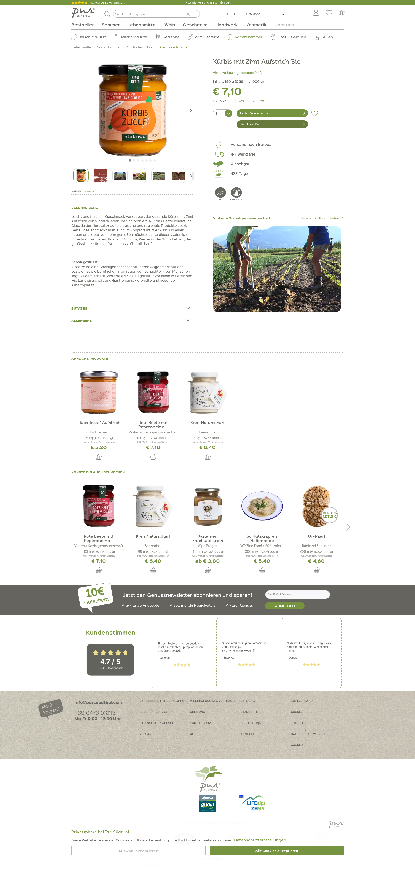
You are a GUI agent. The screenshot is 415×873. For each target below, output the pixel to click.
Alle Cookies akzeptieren (276, 850)
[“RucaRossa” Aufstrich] (98, 392)
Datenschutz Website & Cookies (310, 739)
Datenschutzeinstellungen (260, 840)
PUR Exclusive (201, 723)
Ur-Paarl (316, 536)
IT (234, 14)
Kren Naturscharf (207, 423)
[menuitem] (316, 13)
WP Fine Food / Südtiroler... (262, 546)
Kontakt (247, 734)
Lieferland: (254, 14)
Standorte (249, 712)
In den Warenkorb (254, 113)
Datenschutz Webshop (157, 723)
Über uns (197, 712)
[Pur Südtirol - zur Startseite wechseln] (83, 13)
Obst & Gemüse (292, 36)
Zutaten (79, 308)
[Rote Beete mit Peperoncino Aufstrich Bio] (153, 392)
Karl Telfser (98, 432)
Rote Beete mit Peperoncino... (153, 425)
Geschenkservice (153, 712)
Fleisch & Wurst (92, 36)
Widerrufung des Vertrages (213, 701)
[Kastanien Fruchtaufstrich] (207, 506)
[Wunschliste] (329, 13)
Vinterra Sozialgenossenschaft (237, 73)
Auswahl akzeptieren (138, 850)
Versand (146, 734)
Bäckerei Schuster (316, 546)
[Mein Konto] (316, 13)
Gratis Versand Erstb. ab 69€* (209, 2)
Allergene (81, 320)
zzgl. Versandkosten (247, 100)
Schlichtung (251, 723)
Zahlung (248, 701)
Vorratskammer (248, 36)
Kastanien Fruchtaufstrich (207, 538)
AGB (193, 734)
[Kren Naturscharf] (207, 392)
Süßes (327, 36)
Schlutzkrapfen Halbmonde (262, 538)
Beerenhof (207, 432)
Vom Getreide (207, 36)
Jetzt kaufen (250, 124)
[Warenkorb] (343, 13)
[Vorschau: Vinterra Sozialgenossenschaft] (100, 175)
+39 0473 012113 (95, 712)
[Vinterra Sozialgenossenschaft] (277, 269)
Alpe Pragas (207, 546)
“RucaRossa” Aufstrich (98, 423)
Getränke (170, 36)
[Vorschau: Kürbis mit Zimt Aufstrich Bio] (81, 175)
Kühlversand (302, 701)
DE (228, 14)
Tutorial (298, 723)
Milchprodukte (134, 36)
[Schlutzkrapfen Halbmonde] (262, 506)
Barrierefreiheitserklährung (164, 701)
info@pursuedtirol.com (98, 702)
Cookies (297, 712)
